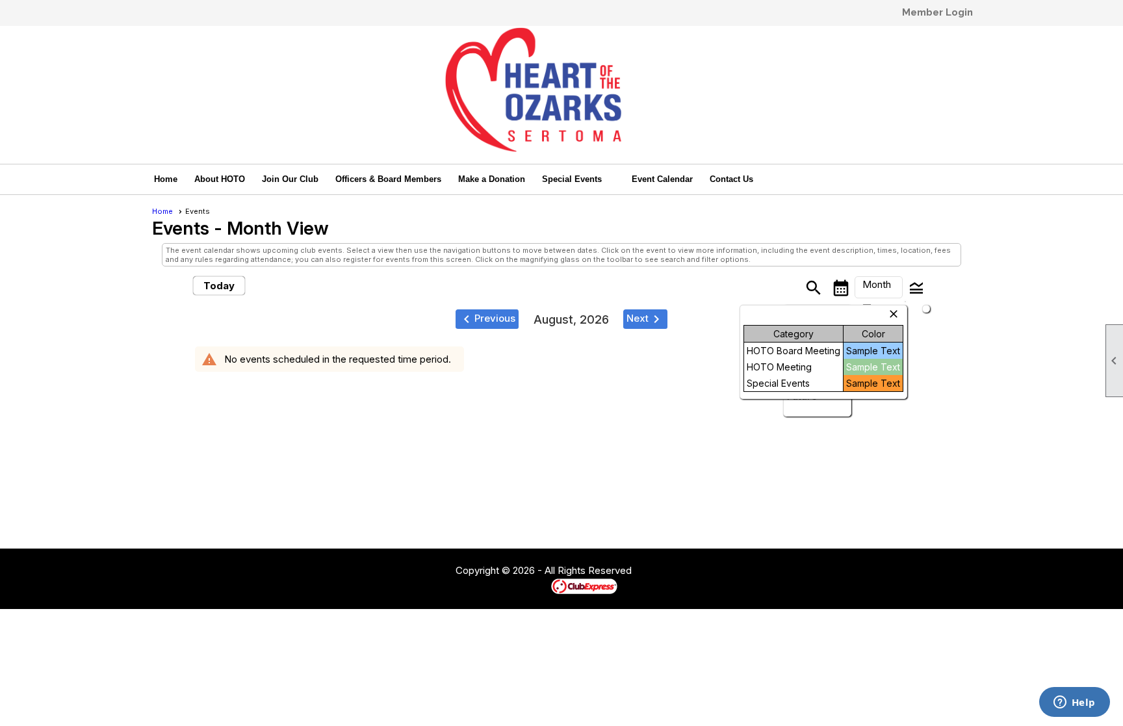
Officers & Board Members (388, 179)
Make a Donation (491, 179)
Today (219, 285)
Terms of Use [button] (671, 571)
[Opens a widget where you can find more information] (1074, 703)
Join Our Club (290, 179)
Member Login (937, 12)
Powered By (528, 585)
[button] (578, 179)
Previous (487, 319)
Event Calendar (662, 179)
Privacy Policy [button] (735, 571)
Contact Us (731, 179)
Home (165, 179)
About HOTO (219, 179)
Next (645, 319)
